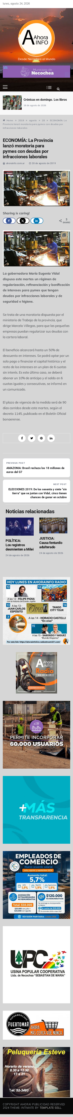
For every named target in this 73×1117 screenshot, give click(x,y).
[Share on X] (23, 221)
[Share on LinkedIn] (37, 221)
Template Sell (50, 1107)
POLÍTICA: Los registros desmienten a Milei (20, 545)
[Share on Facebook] (9, 221)
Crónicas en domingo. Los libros (35, 99)
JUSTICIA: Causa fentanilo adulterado (50, 542)
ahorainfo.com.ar (15, 163)
